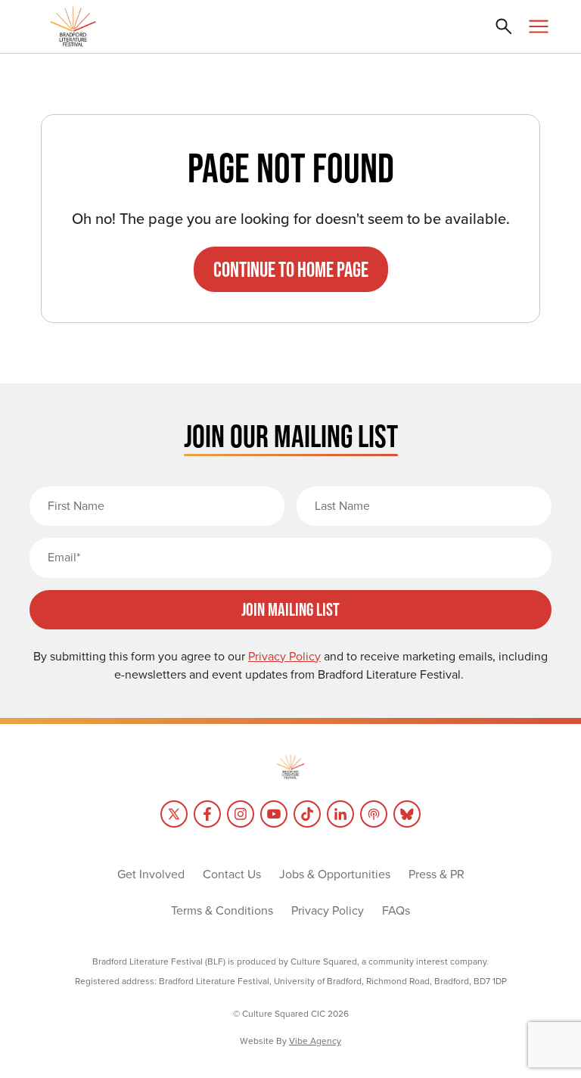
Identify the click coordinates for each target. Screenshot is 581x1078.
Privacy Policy (327, 910)
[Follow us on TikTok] (307, 814)
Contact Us (232, 874)
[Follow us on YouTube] (273, 814)
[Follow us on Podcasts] (373, 814)
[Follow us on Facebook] (207, 814)
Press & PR (436, 874)
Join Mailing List (290, 609)
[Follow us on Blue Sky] (407, 814)
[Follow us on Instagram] (240, 814)
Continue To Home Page (290, 269)
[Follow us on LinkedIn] (340, 814)
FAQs (396, 910)
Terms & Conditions (222, 910)
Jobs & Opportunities (334, 874)
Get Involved (151, 874)
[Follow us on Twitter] (174, 814)
